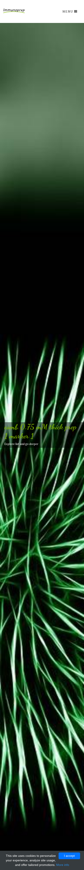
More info (62, 865)
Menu (67, 11)
